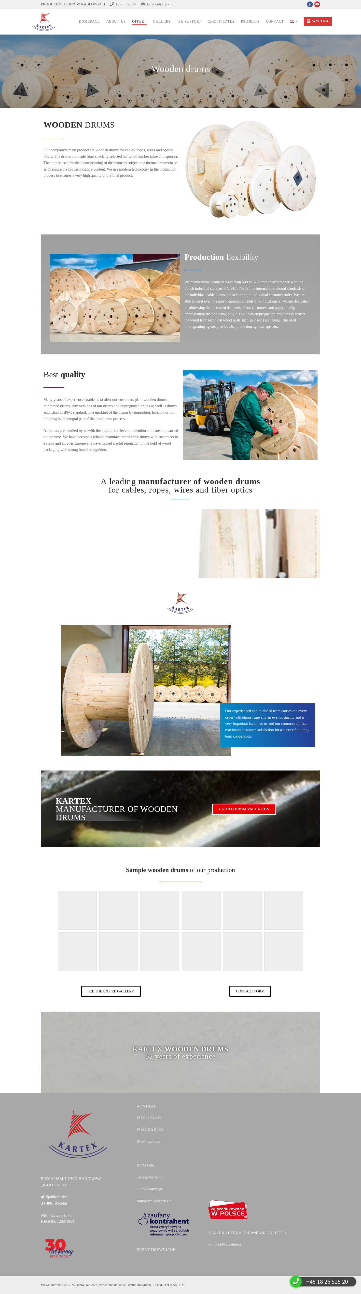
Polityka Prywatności (224, 1244)
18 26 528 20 (125, 4)
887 (152, 1129)
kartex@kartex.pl (159, 4)
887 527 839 (150, 1141)
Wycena (320, 21)
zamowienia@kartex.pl (154, 1201)
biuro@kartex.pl (149, 1189)
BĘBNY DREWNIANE (156, 1250)
